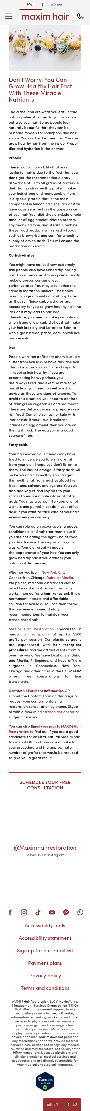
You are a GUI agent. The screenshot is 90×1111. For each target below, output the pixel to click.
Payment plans (45, 963)
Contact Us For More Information (36, 691)
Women (56, 4)
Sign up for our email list (45, 951)
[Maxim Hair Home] (45, 16)
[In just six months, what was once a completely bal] (19, 888)
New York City (53, 572)
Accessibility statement (45, 938)
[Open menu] (9, 16)
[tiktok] (38, 912)
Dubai (51, 578)
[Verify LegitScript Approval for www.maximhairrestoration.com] (45, 1081)
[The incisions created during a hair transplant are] (45, 872)
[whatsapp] (80, 912)
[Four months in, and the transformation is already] (70, 872)
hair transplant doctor (56, 712)
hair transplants (36, 634)
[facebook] (10, 912)
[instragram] (24, 912)
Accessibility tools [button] (45, 926)
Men (30, 4)
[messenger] (66, 912)
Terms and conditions (45, 988)
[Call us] (80, 16)
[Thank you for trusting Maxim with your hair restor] (45, 888)
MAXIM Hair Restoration (31, 629)
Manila (67, 578)
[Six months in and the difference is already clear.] (19, 872)
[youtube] (52, 912)
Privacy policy (45, 976)
